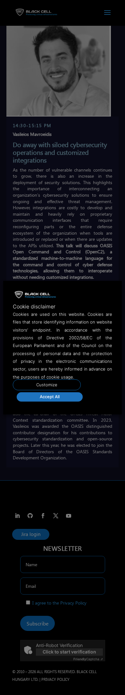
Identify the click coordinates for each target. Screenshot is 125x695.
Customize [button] (46, 384)
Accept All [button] (50, 396)
